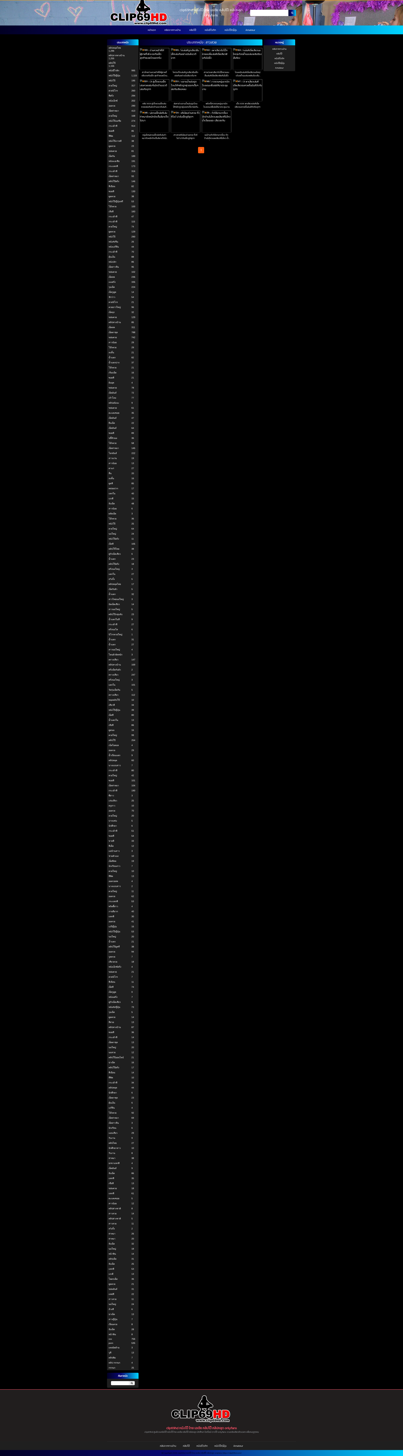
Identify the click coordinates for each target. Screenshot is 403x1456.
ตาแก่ (111, 468)
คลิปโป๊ (192, 30)
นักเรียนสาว (114, 866)
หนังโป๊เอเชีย (115, 121)
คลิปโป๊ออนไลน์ (116, 1057)
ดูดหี (111, 483)
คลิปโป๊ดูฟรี (114, 946)
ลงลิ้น (111, 352)
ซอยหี (111, 131)
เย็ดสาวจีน (114, 267)
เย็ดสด (112, 277)
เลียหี (111, 211)
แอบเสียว (113, 1133)
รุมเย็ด (112, 287)
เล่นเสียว (113, 800)
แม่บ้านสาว (114, 851)
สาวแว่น (113, 458)
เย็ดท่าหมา (114, 111)
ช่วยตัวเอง (114, 856)
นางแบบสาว (115, 765)
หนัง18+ (112, 262)
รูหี (110, 1352)
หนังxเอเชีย (114, 161)
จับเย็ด (112, 503)
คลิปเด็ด (112, 1259)
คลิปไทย (113, 1143)
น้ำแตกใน (113, 720)
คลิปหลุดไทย (115, 48)
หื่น (110, 473)
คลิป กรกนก (114, 1362)
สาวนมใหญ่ (114, 609)
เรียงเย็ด (112, 372)
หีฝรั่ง (111, 95)
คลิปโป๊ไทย (114, 549)
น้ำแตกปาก (114, 362)
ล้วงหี (111, 1309)
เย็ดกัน (112, 156)
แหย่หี (111, 1294)
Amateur (250, 30)
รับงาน (112, 1138)
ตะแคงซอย (114, 413)
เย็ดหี (111, 544)
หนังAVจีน (113, 241)
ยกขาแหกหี (114, 1163)
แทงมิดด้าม (114, 1347)
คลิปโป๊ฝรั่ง (114, 181)
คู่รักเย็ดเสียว (115, 554)
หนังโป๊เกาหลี (115, 141)
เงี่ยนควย (113, 1324)
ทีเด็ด (111, 846)
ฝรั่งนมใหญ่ (114, 569)
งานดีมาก (113, 911)
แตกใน (112, 493)
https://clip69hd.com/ (232, 1453)
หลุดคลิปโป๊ (114, 700)
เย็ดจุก (112, 312)
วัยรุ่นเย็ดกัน (114, 690)
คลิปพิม (112, 1357)
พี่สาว (111, 795)
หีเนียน (112, 186)
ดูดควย (112, 146)
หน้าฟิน (112, 1254)
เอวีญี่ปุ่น (113, 926)
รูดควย (112, 956)
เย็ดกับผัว (113, 589)
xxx (110, 1339)
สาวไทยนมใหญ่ (116, 599)
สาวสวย (112, 1213)
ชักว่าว (112, 297)
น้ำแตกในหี (114, 619)
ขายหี (111, 841)
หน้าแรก (152, 30)
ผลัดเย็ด (112, 513)
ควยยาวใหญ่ (115, 307)
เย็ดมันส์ (112, 392)
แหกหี (111, 916)
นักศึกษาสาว (115, 1148)
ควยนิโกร (113, 90)
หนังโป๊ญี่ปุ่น (231, 30)
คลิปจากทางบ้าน (173, 30)
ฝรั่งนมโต (113, 629)
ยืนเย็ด (112, 423)
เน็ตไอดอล (114, 745)
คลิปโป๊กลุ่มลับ (115, 614)
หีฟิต (111, 136)
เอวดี (111, 498)
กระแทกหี (113, 166)
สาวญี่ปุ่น (113, 1319)
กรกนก (112, 1367)
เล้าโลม (112, 398)
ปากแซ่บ (113, 821)
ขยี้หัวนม (113, 438)
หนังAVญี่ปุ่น (114, 1007)
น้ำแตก (112, 357)
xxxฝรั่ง (112, 282)
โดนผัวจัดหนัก (115, 654)
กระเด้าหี (113, 126)
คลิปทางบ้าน (115, 322)
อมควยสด (113, 881)
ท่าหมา (112, 1158)
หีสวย (111, 1022)
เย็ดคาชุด (113, 332)
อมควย (112, 105)
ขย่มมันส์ (113, 1289)
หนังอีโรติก (210, 30)
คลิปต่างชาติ (115, 1208)
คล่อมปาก (113, 488)
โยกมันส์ (113, 453)
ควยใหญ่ (113, 85)
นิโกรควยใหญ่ (115, 634)
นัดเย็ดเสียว (114, 604)
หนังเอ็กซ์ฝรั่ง (115, 967)
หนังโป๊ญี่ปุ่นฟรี (116, 201)
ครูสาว (112, 805)
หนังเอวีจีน (114, 246)
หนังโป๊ (112, 80)
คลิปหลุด (113, 760)
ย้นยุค (111, 382)
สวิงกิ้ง (112, 579)
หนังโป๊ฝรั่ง (114, 539)
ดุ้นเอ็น (112, 257)
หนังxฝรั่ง (113, 997)
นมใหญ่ (112, 533)
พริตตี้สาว (113, 906)
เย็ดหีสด (112, 861)
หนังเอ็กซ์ (113, 100)
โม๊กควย (112, 206)
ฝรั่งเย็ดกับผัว (115, 669)
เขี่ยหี (111, 1183)
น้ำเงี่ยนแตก (114, 755)
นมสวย (112, 1052)
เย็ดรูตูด (112, 292)
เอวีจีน (112, 1108)
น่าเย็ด (112, 1062)
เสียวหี (112, 705)
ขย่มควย (113, 151)
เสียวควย (113, 961)
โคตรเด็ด (113, 1279)
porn (111, 1343)
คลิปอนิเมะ (114, 403)
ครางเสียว (113, 659)
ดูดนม (111, 730)
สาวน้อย (113, 342)
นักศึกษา (113, 826)
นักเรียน (112, 1128)
